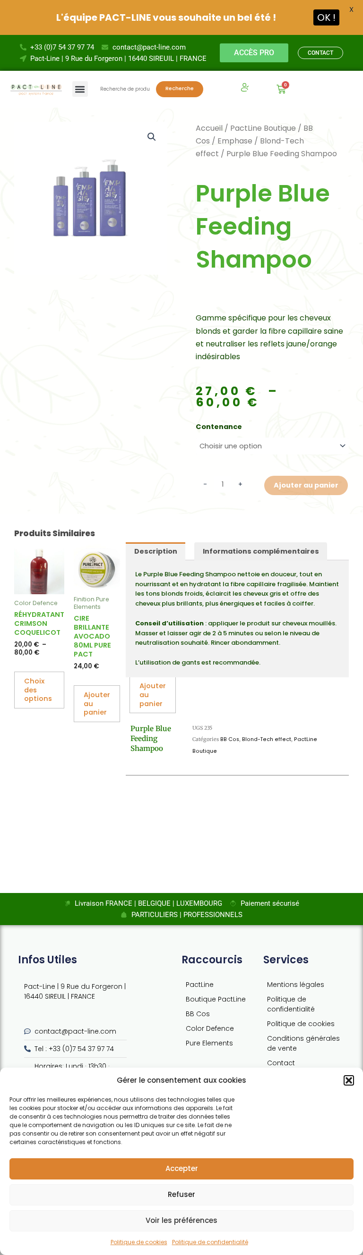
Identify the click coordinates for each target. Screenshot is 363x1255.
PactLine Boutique (263, 128)
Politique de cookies (139, 1242)
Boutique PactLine (216, 999)
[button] (349, 1080)
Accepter (181, 1168)
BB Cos (229, 739)
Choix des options (38, 690)
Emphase (234, 140)
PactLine (200, 984)
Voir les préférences (181, 1220)
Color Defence (210, 1028)
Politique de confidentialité (210, 1242)
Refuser (181, 1194)
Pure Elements (209, 1043)
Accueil (209, 128)
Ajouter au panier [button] (97, 703)
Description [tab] (155, 551)
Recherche (179, 88)
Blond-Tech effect (266, 739)
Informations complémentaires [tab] (261, 551)
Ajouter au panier (306, 485)
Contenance (219, 426)
